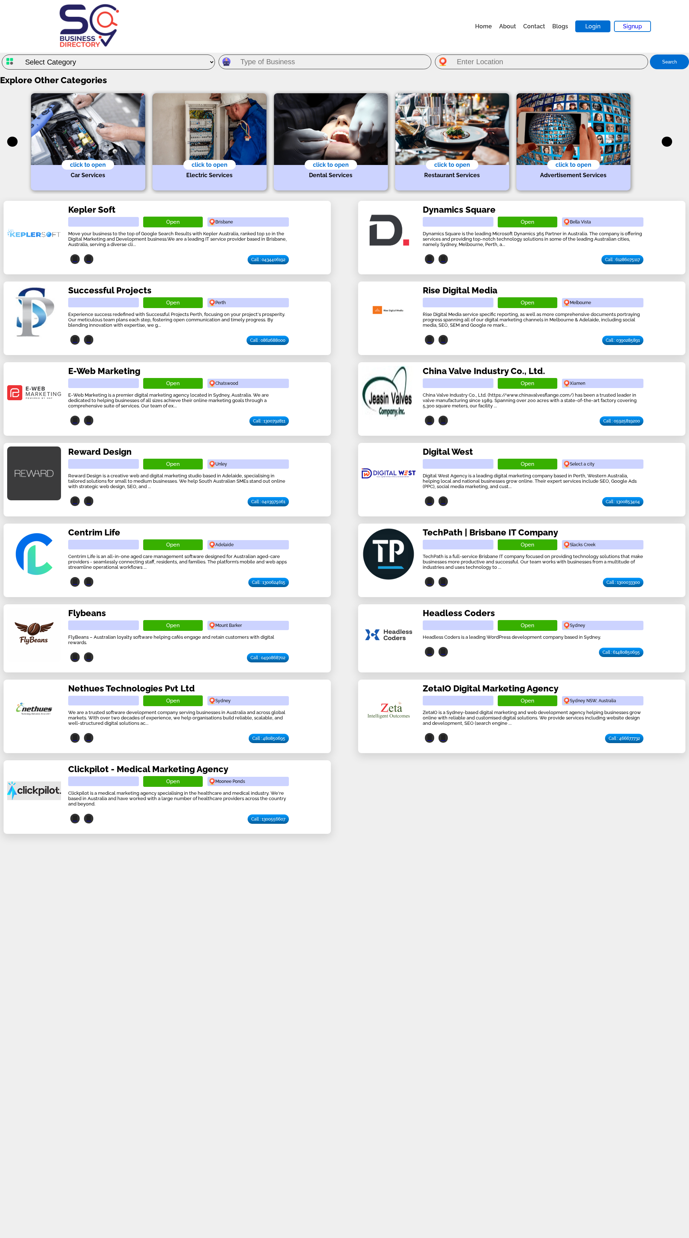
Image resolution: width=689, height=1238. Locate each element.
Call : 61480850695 (621, 652)
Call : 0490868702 (267, 657)
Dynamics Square (459, 209)
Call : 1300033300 (623, 582)
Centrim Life (94, 532)
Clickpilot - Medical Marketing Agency (148, 769)
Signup (632, 26)
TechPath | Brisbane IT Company (490, 532)
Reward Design (100, 451)
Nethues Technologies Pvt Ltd (131, 688)
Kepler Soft (92, 209)
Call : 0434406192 (268, 259)
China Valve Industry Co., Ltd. (484, 371)
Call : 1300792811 (269, 421)
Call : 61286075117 (622, 259)
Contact (534, 26)
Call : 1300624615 (268, 582)
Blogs (560, 26)
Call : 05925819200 (621, 421)
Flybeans (87, 613)
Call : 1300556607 (268, 819)
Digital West (448, 451)
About (507, 26)
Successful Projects (109, 290)
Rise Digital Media (460, 290)
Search (669, 62)
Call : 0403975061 (268, 501)
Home (483, 26)
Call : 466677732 (624, 738)
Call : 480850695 (268, 738)
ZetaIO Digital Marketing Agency (490, 688)
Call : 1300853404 (623, 501)
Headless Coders (459, 613)
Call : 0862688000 (267, 340)
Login (592, 26)
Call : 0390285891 (623, 340)
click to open (88, 164)
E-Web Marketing (104, 371)
